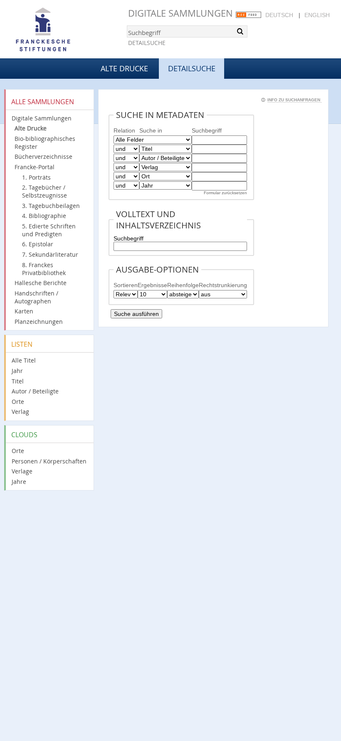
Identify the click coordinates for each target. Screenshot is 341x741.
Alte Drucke (124, 68)
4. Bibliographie (44, 216)
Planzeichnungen (39, 321)
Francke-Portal (34, 167)
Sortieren (126, 285)
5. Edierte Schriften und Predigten (49, 230)
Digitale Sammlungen (180, 13)
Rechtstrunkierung (223, 285)
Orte (18, 402)
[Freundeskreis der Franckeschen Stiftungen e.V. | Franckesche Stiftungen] (66, 30)
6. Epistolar (37, 244)
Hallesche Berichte (41, 283)
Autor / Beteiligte (35, 391)
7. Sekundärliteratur (50, 254)
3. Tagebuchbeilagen (51, 206)
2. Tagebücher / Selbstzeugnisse (44, 191)
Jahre (19, 482)
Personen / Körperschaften (49, 461)
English (317, 15)
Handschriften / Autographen (36, 297)
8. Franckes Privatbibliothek (44, 269)
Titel (18, 381)
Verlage (22, 471)
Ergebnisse (152, 285)
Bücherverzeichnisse (43, 156)
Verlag (20, 412)
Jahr (17, 371)
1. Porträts (36, 177)
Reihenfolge (183, 285)
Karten (24, 311)
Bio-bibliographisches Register (45, 142)
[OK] (240, 31)
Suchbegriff (128, 238)
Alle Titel (24, 360)
